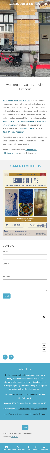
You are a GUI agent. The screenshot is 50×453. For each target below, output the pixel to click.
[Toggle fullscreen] (44, 317)
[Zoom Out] (44, 349)
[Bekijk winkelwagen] (46, 3)
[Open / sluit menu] (4, 3)
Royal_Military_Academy (13, 132)
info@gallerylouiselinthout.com (26, 394)
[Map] (25, 333)
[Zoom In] (44, 345)
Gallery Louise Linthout (15, 375)
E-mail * (6, 264)
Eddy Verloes (31, 149)
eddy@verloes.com (10, 153)
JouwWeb (14, 437)
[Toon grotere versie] (25, 203)
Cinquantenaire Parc (26, 128)
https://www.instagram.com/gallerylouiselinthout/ (25, 414)
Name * (6, 251)
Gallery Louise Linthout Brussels (16, 100)
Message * (7, 276)
